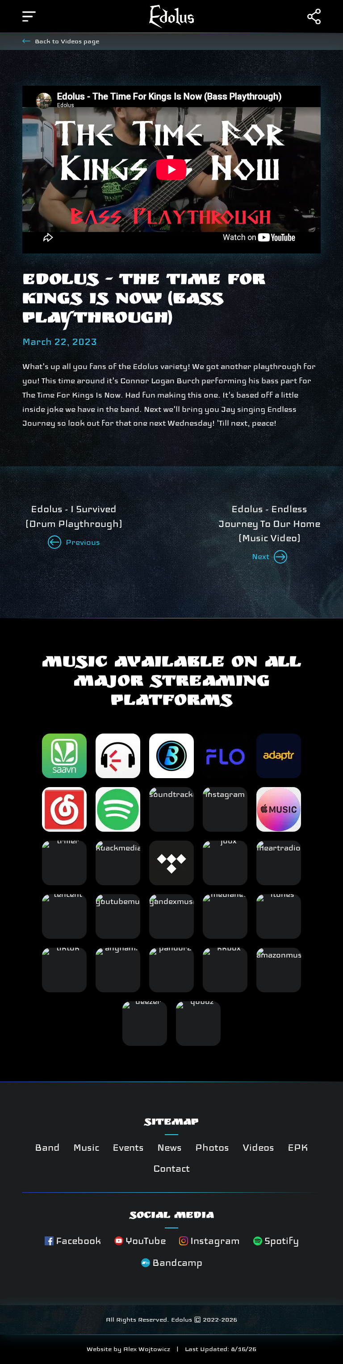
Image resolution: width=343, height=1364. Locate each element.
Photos (212, 1147)
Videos (258, 1147)
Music (86, 1147)
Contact (171, 1168)
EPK (298, 1147)
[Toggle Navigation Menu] (29, 16)
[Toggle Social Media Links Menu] (314, 16)
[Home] (171, 17)
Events (128, 1147)
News (169, 1147)
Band (47, 1147)
